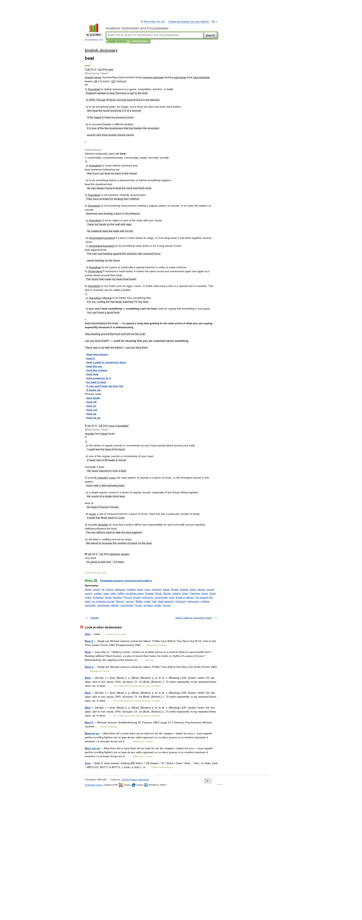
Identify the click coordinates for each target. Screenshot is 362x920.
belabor (131, 589)
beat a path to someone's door (194, 617)
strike (88, 597)
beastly (94, 617)
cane (106, 593)
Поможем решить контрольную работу (126, 580)
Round (120, 601)
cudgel (98, 593)
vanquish (90, 605)
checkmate (126, 605)
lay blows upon (134, 593)
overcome (193, 601)
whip (113, 593)
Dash (212, 593)
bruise (137, 597)
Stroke (167, 593)
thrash (175, 589)
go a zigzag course (103, 601)
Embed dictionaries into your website (189, 21)
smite (147, 601)
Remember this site (154, 21)
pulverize (147, 597)
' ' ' (105, 386)
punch (88, 593)
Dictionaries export (93, 785)
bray (171, 597)
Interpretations (140, 41)
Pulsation (98, 597)
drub (140, 589)
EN (213, 21)
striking (176, 593)
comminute (161, 597)
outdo (157, 605)
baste (166, 589)
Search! (210, 35)
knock (96, 589)
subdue (205, 601)
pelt (154, 601)
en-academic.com (94, 39)
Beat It (89, 641)
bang (193, 589)
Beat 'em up (92, 748)
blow (185, 593)
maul (147, 589)
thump (110, 589)
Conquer (181, 601)
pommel (156, 589)
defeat (115, 605)
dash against (165, 601)
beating (117, 597)
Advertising (144, 779)
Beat (88, 651)
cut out (167, 605)
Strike (88, 589)
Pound (128, 597)
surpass (148, 605)
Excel (138, 605)
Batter (139, 601)
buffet (120, 593)
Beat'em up (92, 733)
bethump (120, 589)
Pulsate (149, 593)
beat (87, 763)
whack (201, 589)
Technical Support (129, 779)
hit (103, 589)
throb (158, 593)
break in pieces (185, 597)
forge (205, 593)
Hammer (195, 593)
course (129, 601)
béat (87, 634)
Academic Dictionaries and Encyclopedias (137, 28)
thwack (184, 589)
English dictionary (117, 41)
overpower (103, 605)
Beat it (89, 666)
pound (210, 589)
